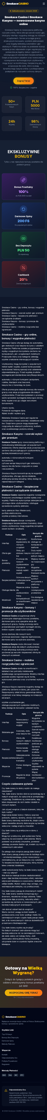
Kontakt (4, 1055)
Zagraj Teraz (23, 81)
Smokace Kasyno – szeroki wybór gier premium (22, 313)
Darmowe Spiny (8, 1041)
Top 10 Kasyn (7, 1034)
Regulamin (6, 1064)
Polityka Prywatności (9, 1061)
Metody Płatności (8, 1044)
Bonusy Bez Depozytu (10, 1038)
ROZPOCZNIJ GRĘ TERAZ (23, 992)
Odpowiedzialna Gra (9, 1058)
